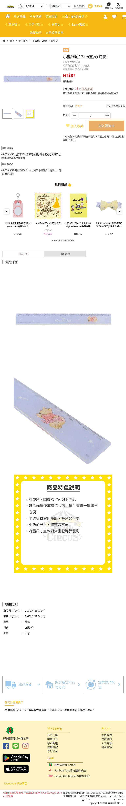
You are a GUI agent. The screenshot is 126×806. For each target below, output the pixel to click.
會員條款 (52, 747)
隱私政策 (106, 747)
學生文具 (23, 40)
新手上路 (52, 735)
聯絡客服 (52, 743)
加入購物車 (106, 125)
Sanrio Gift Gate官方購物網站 (72, 776)
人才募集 (106, 743)
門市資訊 (106, 739)
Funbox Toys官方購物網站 (70, 770)
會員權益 (52, 751)
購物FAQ (52, 739)
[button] (56, 78)
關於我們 (106, 735)
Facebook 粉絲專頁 (15, 783)
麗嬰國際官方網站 (64, 765)
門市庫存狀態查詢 (116, 105)
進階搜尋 (99, 6)
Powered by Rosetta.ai (63, 240)
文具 (12, 40)
